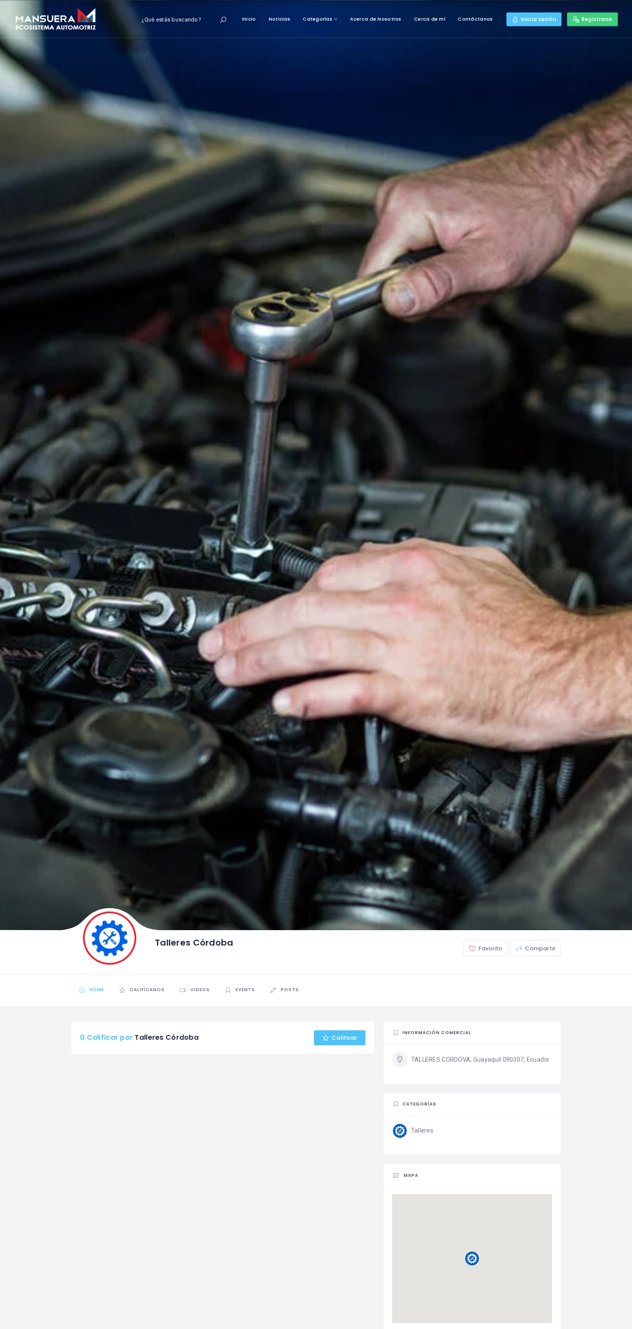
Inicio (249, 18)
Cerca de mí (429, 18)
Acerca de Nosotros (376, 18)
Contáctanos (475, 18)
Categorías (317, 18)
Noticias (279, 18)
